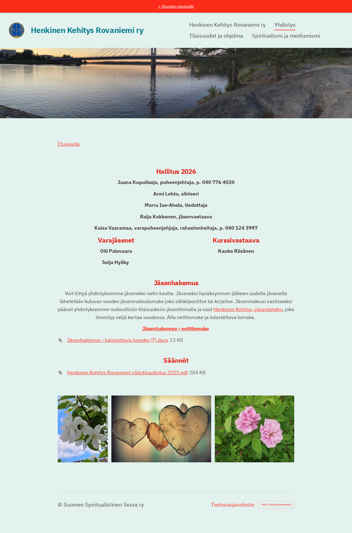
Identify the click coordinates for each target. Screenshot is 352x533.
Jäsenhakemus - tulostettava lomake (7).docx (117, 340)
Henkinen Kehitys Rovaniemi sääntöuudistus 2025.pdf (127, 372)
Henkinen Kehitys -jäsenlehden (247, 309)
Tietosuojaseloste (232, 504)
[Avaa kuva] (83, 428)
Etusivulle (69, 144)
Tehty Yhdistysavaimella (276, 504)
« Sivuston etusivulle (176, 6)
